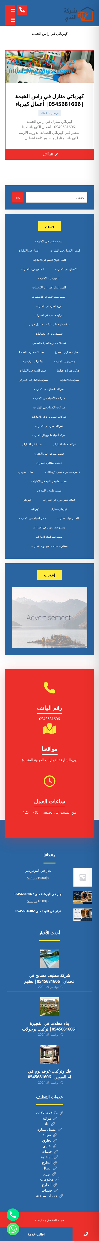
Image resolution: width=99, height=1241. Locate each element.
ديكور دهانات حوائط (68, 370)
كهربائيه (35, 509)
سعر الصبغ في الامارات (32, 370)
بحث (18, 197)
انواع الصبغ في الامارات (49, 306)
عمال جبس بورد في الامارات (59, 500)
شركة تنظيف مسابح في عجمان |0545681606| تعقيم (49, 978)
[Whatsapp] (13, 1229)
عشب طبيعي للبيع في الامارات (49, 481)
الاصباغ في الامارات (66, 269)
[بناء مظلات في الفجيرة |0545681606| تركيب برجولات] (49, 1006)
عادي (47, 1145)
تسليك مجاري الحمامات (49, 334)
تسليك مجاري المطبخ (67, 352)
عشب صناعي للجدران (49, 463)
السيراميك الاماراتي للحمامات (49, 297)
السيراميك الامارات (49, 278)
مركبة (46, 1118)
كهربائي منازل (59, 509)
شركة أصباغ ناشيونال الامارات (49, 435)
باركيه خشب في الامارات (49, 315)
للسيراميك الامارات (68, 518)
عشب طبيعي (26, 472)
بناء (46, 1123)
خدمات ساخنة (47, 1195)
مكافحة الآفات (47, 1112)
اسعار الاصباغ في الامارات (65, 250)
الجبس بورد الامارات (32, 269)
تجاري (46, 1140)
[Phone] (13, 1214)
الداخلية (46, 1157)
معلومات (47, 1179)
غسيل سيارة (46, 1129)
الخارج (47, 1162)
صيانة (47, 1134)
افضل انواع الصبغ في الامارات (49, 260)
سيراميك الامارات (69, 380)
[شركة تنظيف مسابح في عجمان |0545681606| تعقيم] (49, 958)
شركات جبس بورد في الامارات (49, 417)
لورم (46, 1173)
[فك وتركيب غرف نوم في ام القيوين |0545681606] (49, 1054)
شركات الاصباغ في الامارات (49, 407)
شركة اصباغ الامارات (64, 444)
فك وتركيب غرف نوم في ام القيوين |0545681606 (49, 1073)
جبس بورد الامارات (64, 361)
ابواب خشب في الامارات (49, 241)
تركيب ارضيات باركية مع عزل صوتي (49, 324)
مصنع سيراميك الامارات (49, 537)
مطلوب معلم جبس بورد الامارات (49, 546)
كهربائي (27, 500)
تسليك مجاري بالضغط (31, 352)
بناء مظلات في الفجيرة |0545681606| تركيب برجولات (49, 1026)
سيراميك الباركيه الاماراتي (33, 380)
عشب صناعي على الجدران (49, 454)
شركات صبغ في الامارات (49, 426)
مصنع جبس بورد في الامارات (49, 527)
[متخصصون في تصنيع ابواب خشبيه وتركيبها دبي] (78, 13)
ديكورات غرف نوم (33, 361)
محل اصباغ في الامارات (32, 518)
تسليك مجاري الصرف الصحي (49, 343)
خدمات (46, 1151)
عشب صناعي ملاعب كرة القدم (62, 472)
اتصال (46, 1168)
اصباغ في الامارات (28, 250)
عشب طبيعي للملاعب (49, 490)
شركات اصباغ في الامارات (49, 389)
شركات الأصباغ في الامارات (49, 398)
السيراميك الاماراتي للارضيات (49, 287)
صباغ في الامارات (32, 444)
